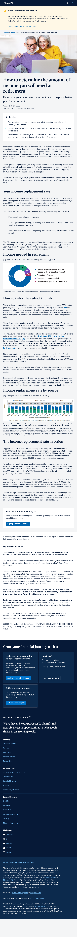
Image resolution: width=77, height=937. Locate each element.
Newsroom (7, 752)
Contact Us (7, 810)
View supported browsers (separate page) (22, 26)
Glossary (6, 819)
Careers (6, 748)
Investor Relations (9, 757)
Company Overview (9, 744)
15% (65, 308)
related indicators (41, 906)
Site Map (6, 801)
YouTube (9, 843)
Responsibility (8, 761)
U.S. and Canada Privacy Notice (14, 772)
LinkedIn (8, 848)
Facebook (9, 835)
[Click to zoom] (38, 276)
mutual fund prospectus (20, 893)
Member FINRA (49, 878)
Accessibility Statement (11, 790)
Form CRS (6, 785)
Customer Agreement (10, 814)
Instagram (9, 852)
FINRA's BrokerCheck (36, 898)
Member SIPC (8, 880)
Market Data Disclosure (11, 823)
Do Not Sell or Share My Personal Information (18, 862)
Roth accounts (9, 348)
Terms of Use (8, 777)
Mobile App (7, 805)
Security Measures (9, 781)
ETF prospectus (35, 893)
